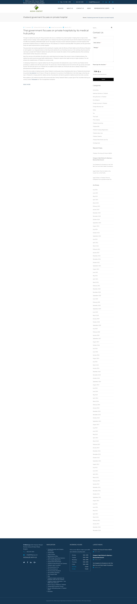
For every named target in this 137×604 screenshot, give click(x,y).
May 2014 (95, 394)
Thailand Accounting (98, 123)
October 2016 (96, 345)
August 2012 (96, 464)
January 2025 (96, 209)
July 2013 (95, 428)
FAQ (49, 576)
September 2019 (97, 308)
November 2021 (97, 259)
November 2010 (97, 530)
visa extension (32, 73)
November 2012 (97, 454)
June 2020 (95, 299)
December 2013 (97, 411)
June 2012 (95, 471)
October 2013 (96, 418)
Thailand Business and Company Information (55, 550)
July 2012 (95, 467)
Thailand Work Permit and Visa (41, 27)
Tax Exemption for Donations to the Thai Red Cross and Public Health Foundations (103, 165)
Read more (26, 84)
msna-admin (59, 27)
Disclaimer (50, 591)
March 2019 (96, 315)
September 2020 (97, 295)
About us (70, 8)
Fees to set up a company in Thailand (57, 584)
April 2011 (95, 514)
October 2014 (96, 378)
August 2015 (96, 358)
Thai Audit (95, 116)
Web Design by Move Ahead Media (74, 600)
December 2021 (97, 256)
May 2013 (95, 434)
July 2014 (95, 388)
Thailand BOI (96, 126)
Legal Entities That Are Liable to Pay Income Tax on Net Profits (102, 172)
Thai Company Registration (54, 560)
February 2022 (96, 249)
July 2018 (95, 328)
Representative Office (53, 556)
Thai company (96, 120)
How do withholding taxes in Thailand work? (57, 588)
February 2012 (96, 481)
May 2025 (95, 196)
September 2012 (97, 461)
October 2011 (96, 494)
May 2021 (95, 275)
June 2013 (95, 431)
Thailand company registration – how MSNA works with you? (57, 582)
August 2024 (96, 226)
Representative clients (101, 8)
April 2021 (95, 279)
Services (60, 8)
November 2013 (97, 414)
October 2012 (96, 457)
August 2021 (96, 269)
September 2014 (97, 381)
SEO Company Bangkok (86, 600)
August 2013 (96, 424)
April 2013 (95, 437)
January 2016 (96, 355)
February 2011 (96, 520)
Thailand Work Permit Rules (54, 561)
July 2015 (95, 361)
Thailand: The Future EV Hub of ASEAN (102, 153)
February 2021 (96, 285)
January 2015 (96, 368)
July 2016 (95, 348)
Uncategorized (96, 143)
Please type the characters (99, 64)
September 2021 (97, 266)
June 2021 (95, 272)
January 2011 (96, 523)
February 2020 (96, 302)
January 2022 (96, 252)
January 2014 (96, 408)
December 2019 (97, 305)
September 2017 (97, 338)
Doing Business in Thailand (99, 96)
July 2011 (95, 504)
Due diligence (96, 100)
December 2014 (97, 371)
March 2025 (96, 203)
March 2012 (96, 477)
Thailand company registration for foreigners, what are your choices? (56, 578)
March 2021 (96, 282)
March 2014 (96, 401)
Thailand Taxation (97, 136)
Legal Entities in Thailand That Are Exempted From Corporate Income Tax (102, 178)
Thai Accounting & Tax (53, 567)
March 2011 (96, 517)
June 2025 (95, 193)
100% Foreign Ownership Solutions (56, 558)
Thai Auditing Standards (53, 572)
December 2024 (97, 213)
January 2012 (96, 484)
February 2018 (96, 332)
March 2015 (96, 365)
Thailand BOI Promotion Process (55, 586)
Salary (94, 110)
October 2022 (96, 232)
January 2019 (96, 318)
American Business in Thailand (100, 93)
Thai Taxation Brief (52, 574)
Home (84, 17)
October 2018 (96, 322)
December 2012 (97, 451)
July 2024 (95, 229)
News (89, 8)
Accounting (95, 90)
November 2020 (97, 292)
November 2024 (97, 216)
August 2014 (96, 385)
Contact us (80, 8)
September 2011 (97, 497)
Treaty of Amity (51, 554)
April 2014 (95, 398)
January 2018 (96, 335)
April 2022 (95, 242)
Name (95, 37)
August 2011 (96, 500)
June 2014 (95, 391)
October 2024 (96, 219)
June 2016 (95, 352)
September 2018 (97, 325)
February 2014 (96, 404)
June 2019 (95, 312)
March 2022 (96, 246)
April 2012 (95, 474)
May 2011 (95, 510)
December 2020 (97, 289)
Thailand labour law (98, 133)
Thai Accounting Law (53, 569)
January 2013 (96, 447)
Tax (94, 113)
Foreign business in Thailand (100, 103)
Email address (97, 42)
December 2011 (97, 487)
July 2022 (95, 239)
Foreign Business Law (98, 106)
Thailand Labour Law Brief (54, 565)
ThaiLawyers (34, 79)
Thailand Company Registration (100, 129)
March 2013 (96, 441)
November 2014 (97, 375)
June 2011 (95, 507)
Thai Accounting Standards (54, 570)
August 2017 (96, 342)
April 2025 (95, 199)
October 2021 (96, 262)
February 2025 (96, 206)
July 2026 (95, 189)
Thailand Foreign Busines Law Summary (57, 563)
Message (96, 47)
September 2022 (97, 236)
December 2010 (97, 527)
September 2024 (97, 222)
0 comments (28, 27)
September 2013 (97, 421)
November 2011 (97, 490)
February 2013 (96, 444)
